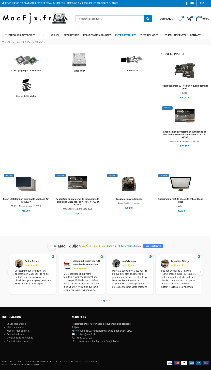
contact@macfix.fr (86, 334)
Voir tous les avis (153, 246)
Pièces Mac (132, 70)
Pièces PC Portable (26, 96)
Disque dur (79, 70)
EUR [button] (202, 3)
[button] (180, 19)
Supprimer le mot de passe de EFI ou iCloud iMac (180, 200)
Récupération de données (129, 199)
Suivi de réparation (16, 324)
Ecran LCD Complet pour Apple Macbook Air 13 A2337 (26, 200)
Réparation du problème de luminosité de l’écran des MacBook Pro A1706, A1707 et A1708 (184, 134)
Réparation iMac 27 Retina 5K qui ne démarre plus (184, 87)
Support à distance (16, 334)
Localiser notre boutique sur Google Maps (97, 341)
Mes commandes (15, 327)
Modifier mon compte (18, 330)
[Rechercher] (148, 18)
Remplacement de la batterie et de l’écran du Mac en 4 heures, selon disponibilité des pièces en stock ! (62, 3)
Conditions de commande (20, 337)
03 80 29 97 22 (84, 337)
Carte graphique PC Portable (26, 70)
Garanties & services (17, 341)
